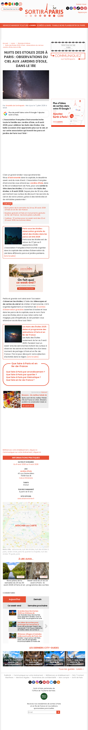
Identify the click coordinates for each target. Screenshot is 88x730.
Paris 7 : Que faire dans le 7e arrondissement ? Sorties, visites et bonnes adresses (75, 662)
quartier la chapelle (32, 552)
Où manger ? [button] (14, 25)
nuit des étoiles (28, 549)
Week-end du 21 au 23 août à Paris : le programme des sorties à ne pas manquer (37, 583)
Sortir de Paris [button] (77, 25)
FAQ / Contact (78, 675)
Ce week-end (14, 605)
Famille (55, 25)
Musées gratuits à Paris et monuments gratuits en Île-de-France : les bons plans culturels (25, 214)
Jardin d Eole (12, 552)
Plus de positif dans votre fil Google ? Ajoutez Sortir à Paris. (26, 113)
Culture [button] (25, 25)
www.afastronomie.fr (26, 498)
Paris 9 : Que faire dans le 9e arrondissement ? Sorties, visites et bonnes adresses (33, 662)
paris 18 (21, 552)
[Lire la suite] (9, 256)
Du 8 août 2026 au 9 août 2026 (26, 464)
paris (18, 554)
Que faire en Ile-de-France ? (20, 380)
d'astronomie (14, 177)
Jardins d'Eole (36, 183)
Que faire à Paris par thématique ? (23, 377)
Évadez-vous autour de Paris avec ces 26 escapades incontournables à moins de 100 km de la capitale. (29, 640)
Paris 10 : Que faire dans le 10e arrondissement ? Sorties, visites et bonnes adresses (13, 662)
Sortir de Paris (77, 677)
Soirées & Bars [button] (44, 25)
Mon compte (64, 677)
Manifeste (9, 677)
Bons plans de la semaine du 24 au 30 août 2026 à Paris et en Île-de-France (25, 208)
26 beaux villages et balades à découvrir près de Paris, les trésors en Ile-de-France (30, 636)
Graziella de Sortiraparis (15, 105)
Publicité (7, 675)
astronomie (16, 549)
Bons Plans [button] (64, 25)
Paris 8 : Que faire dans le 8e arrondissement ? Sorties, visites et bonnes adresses (54, 662)
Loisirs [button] (32, 25)
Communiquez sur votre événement (28, 675)
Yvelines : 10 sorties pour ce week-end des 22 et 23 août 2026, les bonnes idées (25, 219)
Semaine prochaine (37, 605)
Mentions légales (22, 677)
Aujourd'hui (14, 599)
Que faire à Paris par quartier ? (21, 374)
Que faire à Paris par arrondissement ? (25, 371)
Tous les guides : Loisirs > (71, 669)
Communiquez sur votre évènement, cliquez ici (22, 452)
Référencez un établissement (58, 675)
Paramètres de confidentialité (44, 677)
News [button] (5, 25)
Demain (37, 599)
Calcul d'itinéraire (26, 478)
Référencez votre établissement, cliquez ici (20, 450)
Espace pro (82, 12)
